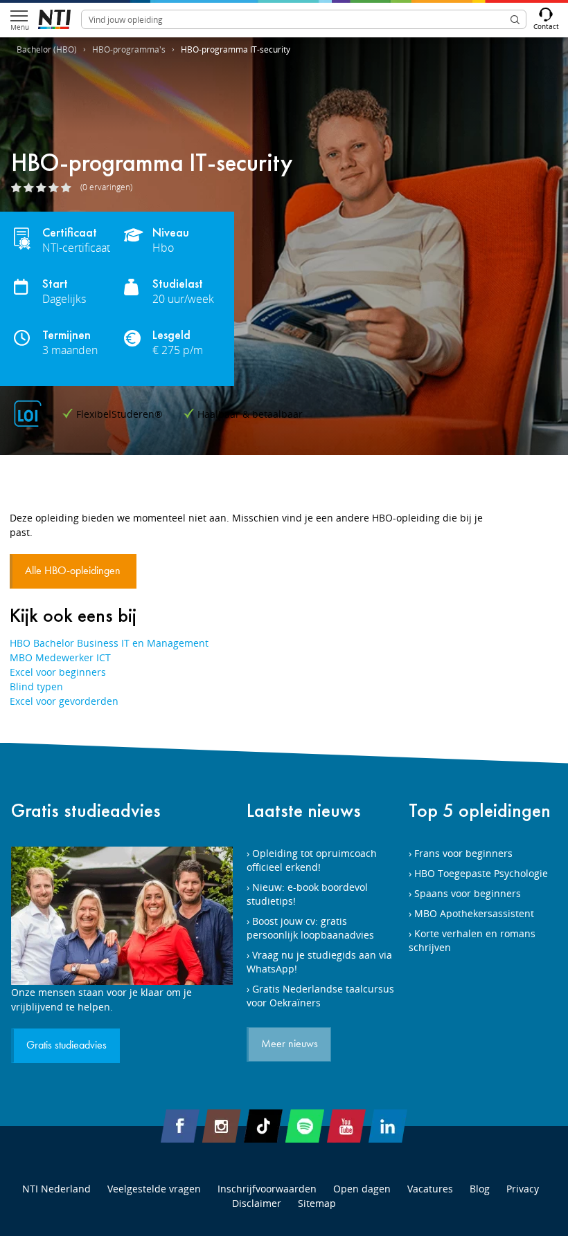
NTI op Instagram (221, 1126)
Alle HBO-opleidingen (74, 571)
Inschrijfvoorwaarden (267, 1188)
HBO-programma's (129, 49)
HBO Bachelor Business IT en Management (109, 642)
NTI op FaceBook (180, 1126)
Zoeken (514, 19)
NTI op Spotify (304, 1126)
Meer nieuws (289, 1044)
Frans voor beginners (463, 853)
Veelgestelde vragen (154, 1188)
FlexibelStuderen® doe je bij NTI (54, 19)
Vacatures (430, 1188)
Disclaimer (256, 1203)
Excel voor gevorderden (64, 701)
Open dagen (362, 1188)
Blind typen (36, 686)
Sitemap (317, 1203)
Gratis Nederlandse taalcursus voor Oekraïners (320, 995)
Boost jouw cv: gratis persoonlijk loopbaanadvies (310, 927)
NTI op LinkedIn (388, 1126)
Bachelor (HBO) (47, 49)
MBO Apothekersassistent (474, 913)
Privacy (522, 1188)
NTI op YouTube (346, 1126)
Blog (480, 1188)
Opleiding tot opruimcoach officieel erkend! (312, 860)
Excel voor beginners (58, 672)
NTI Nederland (56, 1188)
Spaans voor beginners (467, 893)
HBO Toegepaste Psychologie (481, 873)
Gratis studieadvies (86, 810)
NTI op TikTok (263, 1126)
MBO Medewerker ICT (60, 657)
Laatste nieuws (304, 810)
